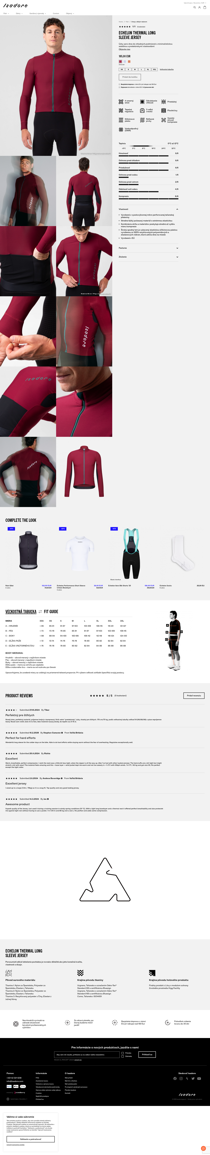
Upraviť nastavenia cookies (15, 1144)
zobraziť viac (78, 1060)
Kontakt (67, 1093)
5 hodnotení (141, 26)
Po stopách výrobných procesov (76, 1087)
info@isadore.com (15, 1081)
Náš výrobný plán (71, 1084)
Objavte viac (124, 49)
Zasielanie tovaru (42, 1081)
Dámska (128, 1056)
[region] (68, 644)
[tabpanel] (25, 560)
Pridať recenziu (194, 695)
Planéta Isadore (70, 1090)
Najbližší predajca (42, 1096)
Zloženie (123, 257)
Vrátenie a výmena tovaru (45, 1084)
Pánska (128, 1053)
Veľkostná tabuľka (167, 69)
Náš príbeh (69, 1078)
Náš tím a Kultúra (71, 1081)
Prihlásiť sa (40, 1099)
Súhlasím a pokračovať (30, 1139)
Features (123, 248)
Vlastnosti (123, 209)
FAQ (37, 1078)
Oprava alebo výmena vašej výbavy (48, 1090)
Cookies (39, 1093)
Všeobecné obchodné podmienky (48, 1087)
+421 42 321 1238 (14, 1078)
